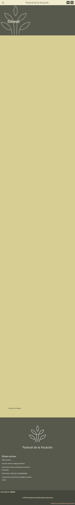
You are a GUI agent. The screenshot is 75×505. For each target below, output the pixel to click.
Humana (35, 200)
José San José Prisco (17, 147)
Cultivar (24, 200)
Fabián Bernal (15, 338)
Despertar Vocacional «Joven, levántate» (26, 308)
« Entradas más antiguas (14, 408)
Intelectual (41, 200)
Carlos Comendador (17, 94)
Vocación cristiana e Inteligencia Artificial (13, 463)
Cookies (72, 503)
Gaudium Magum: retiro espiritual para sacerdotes (29, 90)
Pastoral (27, 338)
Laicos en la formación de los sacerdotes (25, 196)
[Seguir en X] (72, 2)
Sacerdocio (44, 94)
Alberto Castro (15, 399)
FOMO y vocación (6, 460)
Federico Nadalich (16, 200)
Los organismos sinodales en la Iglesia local (27, 143)
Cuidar (25, 94)
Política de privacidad (57, 503)
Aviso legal (66, 503)
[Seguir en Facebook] (68, 2)
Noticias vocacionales (26, 399)
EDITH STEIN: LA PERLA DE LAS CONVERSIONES (14, 473)
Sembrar (22, 253)
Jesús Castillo (15, 253)
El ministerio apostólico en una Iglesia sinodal (27, 353)
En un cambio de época (18, 374)
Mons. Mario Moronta (17, 378)
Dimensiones (30, 94)
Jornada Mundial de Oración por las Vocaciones (28, 395)
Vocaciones (28, 253)
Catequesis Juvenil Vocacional (21, 250)
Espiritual (37, 94)
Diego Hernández (16, 357)
